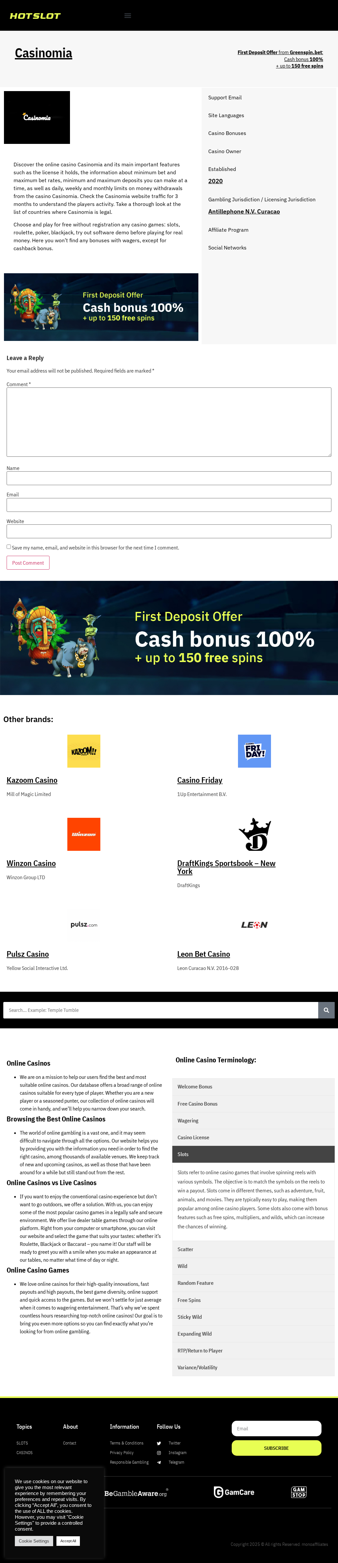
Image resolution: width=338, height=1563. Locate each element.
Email (13, 494)
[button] (127, 15)
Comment (19, 384)
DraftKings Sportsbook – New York (226, 867)
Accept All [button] (68, 1541)
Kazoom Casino (32, 780)
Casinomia (43, 52)
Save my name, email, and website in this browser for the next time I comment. (95, 547)
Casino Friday (199, 780)
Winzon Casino (31, 863)
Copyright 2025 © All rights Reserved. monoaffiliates (279, 1544)
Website (15, 521)
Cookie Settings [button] (34, 1541)
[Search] (326, 1010)
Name (13, 468)
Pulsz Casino (28, 953)
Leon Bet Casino (203, 953)
